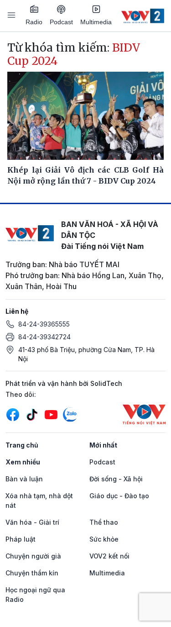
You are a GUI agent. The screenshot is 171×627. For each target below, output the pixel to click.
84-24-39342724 (44, 337)
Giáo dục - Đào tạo (119, 496)
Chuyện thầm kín (31, 573)
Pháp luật (20, 539)
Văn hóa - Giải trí (32, 522)
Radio (34, 22)
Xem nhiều (22, 462)
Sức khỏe (104, 539)
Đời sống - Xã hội (116, 479)
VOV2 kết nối (109, 556)
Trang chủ (21, 445)
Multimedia (96, 22)
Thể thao (103, 522)
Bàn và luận (24, 479)
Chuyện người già (33, 556)
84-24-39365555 (44, 324)
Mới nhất (103, 445)
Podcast (61, 22)
